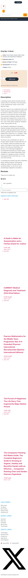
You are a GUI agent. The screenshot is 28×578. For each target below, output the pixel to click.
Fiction (5, 18)
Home (2, 18)
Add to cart (12, 79)
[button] (3, 11)
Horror (8, 18)
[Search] (25, 14)
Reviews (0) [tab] (7, 91)
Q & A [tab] (5, 93)
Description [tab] (7, 90)
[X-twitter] (14, 571)
